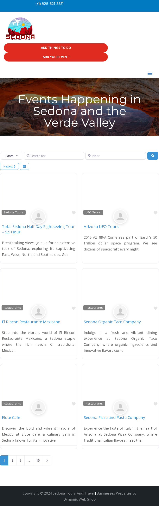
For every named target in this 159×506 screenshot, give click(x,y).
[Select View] (24, 166)
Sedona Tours (13, 212)
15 (38, 460)
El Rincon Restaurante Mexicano (31, 321)
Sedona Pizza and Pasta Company (114, 417)
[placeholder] (38, 220)
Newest (8, 166)
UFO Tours (93, 212)
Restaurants (12, 307)
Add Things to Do (56, 48)
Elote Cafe (11, 417)
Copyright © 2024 (58, 493)
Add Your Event (56, 57)
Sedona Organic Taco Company (112, 321)
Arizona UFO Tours (101, 226)
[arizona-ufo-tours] (120, 220)
